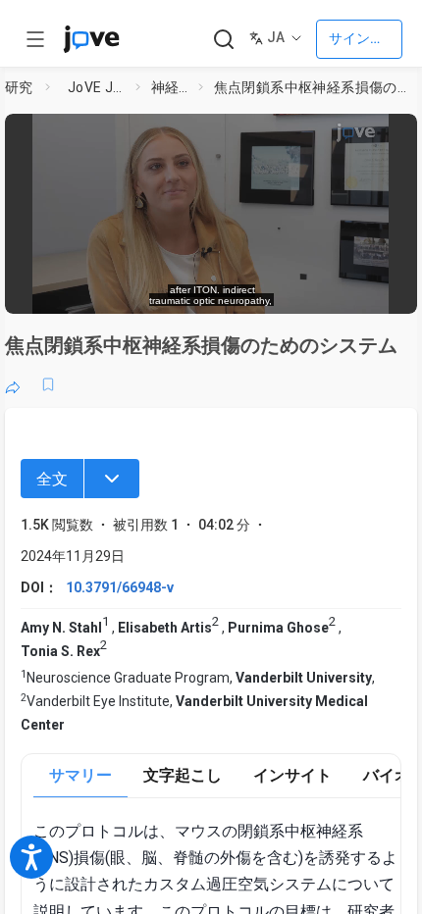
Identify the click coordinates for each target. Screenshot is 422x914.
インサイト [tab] (292, 775)
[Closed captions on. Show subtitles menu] (382, 289)
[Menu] (111, 478)
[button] (396, 135)
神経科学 (171, 87)
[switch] (244, 289)
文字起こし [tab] (182, 775)
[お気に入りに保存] (48, 384)
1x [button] (344, 288)
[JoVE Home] (91, 39)
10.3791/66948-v (120, 587)
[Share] (13, 384)
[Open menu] (35, 39)
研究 (19, 87)
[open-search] (223, 39)
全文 (52, 479)
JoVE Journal (98, 87)
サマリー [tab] (80, 775)
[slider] (130, 289)
